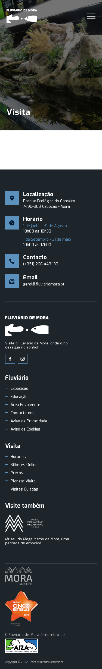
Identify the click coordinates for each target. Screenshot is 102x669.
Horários (18, 457)
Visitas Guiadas (24, 489)
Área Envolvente (25, 405)
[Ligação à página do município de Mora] (18, 576)
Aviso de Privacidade (29, 421)
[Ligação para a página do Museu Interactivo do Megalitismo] (24, 523)
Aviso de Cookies (25, 429)
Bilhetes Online (24, 465)
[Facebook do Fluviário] (10, 359)
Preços (17, 473)
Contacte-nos (23, 413)
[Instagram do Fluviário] (22, 359)
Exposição (19, 389)
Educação (19, 397)
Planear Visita (23, 481)
